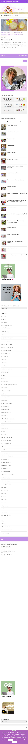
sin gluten (4, 493)
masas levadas (5, 406)
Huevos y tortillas (6, 397)
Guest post (4, 387)
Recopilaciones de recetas (8, 474)
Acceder (4, 523)
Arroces (4, 316)
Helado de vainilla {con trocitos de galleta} (17, 213)
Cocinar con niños (6, 341)
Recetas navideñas (6, 462)
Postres (4, 446)
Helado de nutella (11, 227)
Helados (4, 393)
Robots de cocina (6, 477)
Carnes (3, 334)
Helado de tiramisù (11, 186)
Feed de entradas (6, 526)
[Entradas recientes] (20, 121)
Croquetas (4, 362)
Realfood (4, 449)
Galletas (4, 378)
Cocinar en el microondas (7, 347)
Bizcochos (3, 32)
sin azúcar (4, 487)
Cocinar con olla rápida (7, 344)
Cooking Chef (5, 356)
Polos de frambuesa (12, 248)
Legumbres (4, 400)
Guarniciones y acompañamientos (9, 384)
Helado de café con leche (13, 173)
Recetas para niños (6, 465)
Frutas (8, 32)
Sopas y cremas (5, 505)
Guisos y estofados (6, 390)
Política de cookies (5, 552)
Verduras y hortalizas (6, 515)
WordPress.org (5, 533)
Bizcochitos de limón (8, 40)
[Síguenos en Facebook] (22, 55)
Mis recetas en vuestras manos (8, 551)
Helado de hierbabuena (12, 132)
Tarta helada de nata (12, 125)
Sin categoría (5, 490)
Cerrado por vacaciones (7, 338)
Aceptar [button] (10, 739)
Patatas (4, 434)
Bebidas (4, 319)
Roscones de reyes (6, 481)
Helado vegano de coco (12, 159)
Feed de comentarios (7, 529)
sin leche (8, 35)
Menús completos (6, 409)
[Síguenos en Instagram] (17, 55)
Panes (3, 425)
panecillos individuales (7, 421)
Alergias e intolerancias (6, 546)
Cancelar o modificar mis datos (20, 739)
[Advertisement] (14, 619)
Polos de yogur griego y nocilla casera (16, 179)
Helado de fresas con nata (13, 234)
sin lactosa (4, 499)
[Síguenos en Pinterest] (24, 55)
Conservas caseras (6, 353)
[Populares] (7, 121)
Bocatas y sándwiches (7, 325)
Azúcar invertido (11, 145)
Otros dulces (5, 415)
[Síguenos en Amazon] (19, 55)
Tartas (3, 509)
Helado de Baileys (11, 152)
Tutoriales (4, 512)
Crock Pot (4, 359)
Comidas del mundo (6, 350)
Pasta (3, 431)
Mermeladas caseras (6, 412)
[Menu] (26, 1)
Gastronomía (5, 381)
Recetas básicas (5, 453)
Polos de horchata (11, 207)
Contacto (3, 549)
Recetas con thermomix (7, 34)
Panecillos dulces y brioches (8, 418)
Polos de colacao (11, 138)
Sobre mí (3, 556)
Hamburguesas (6, 328)
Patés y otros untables (7, 437)
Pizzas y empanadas (6, 443)
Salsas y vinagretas (6, 484)
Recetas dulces (17, 34)
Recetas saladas (6, 468)
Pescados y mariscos (6, 440)
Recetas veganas (6, 471)
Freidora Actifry (5, 372)
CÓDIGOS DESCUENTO (6, 547)
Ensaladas (4, 365)
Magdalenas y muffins (16, 32)
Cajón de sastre (5, 331)
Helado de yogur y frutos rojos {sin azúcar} (17, 254)
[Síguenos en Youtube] (26, 55)
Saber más (14, 742)
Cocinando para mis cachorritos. (10, 1)
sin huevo (4, 496)
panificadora (5, 428)
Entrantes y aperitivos (7, 369)
